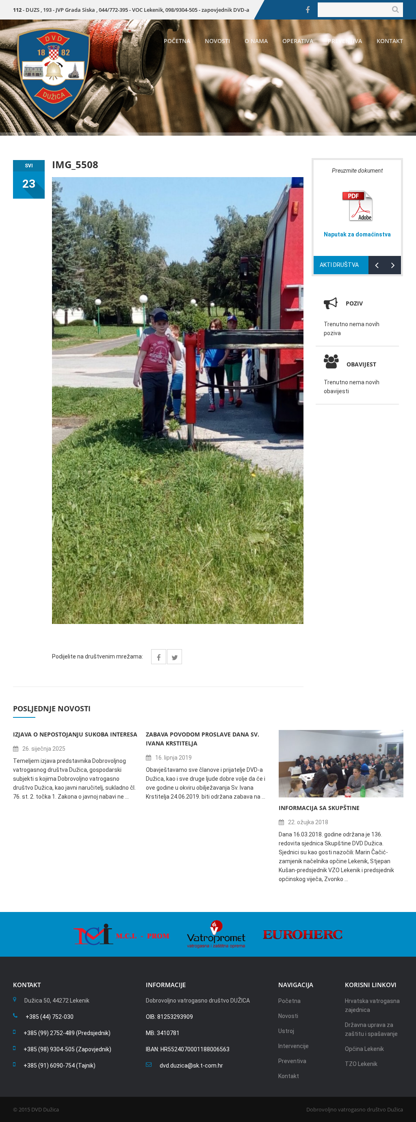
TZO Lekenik (361, 1064)
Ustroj (286, 1031)
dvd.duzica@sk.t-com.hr (191, 1065)
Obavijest (361, 364)
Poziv (354, 303)
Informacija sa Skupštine (319, 808)
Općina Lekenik (364, 1049)
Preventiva (345, 41)
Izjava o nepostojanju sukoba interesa (75, 734)
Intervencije (293, 1046)
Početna (177, 41)
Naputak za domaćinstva (357, 234)
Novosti (217, 41)
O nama (256, 41)
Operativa (297, 41)
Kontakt (390, 41)
